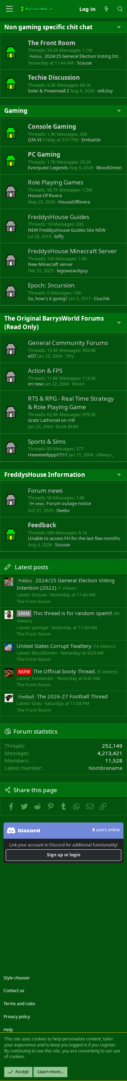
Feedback (42, 525)
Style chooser (17, 978)
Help (8, 1030)
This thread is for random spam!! (65, 613)
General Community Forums (68, 343)
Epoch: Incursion (51, 285)
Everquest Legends (48, 167)
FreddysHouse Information (44, 474)
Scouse (84, 63)
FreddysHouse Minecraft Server (72, 251)
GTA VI (34, 139)
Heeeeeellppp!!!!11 (47, 454)
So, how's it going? (47, 298)
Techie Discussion (54, 77)
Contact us (14, 991)
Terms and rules (19, 1004)
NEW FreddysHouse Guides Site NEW (66, 230)
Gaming (16, 111)
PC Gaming (44, 154)
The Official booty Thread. (57, 671)
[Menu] (9, 9)
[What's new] (106, 9)
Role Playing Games (55, 182)
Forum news (45, 490)
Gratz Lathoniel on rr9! (51, 420)
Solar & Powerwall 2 (48, 90)
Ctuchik (102, 298)
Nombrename (105, 767)
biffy (59, 236)
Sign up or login (63, 855)
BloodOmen (109, 167)
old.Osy (105, 90)
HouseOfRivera (74, 202)
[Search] (120, 9)
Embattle (91, 139)
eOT (32, 356)
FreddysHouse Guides (58, 217)
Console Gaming (52, 126)
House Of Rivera (45, 195)
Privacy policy (17, 1017)
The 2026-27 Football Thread (63, 696)
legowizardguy (72, 270)
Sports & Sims (47, 441)
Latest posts (31, 567)
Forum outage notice (60, 503)
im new (35, 384)
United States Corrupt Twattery (54, 645)
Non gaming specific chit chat (48, 27)
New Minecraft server (50, 264)
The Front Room (51, 43)
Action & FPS (45, 370)
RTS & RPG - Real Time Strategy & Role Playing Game (71, 402)
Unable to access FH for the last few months (74, 538)
